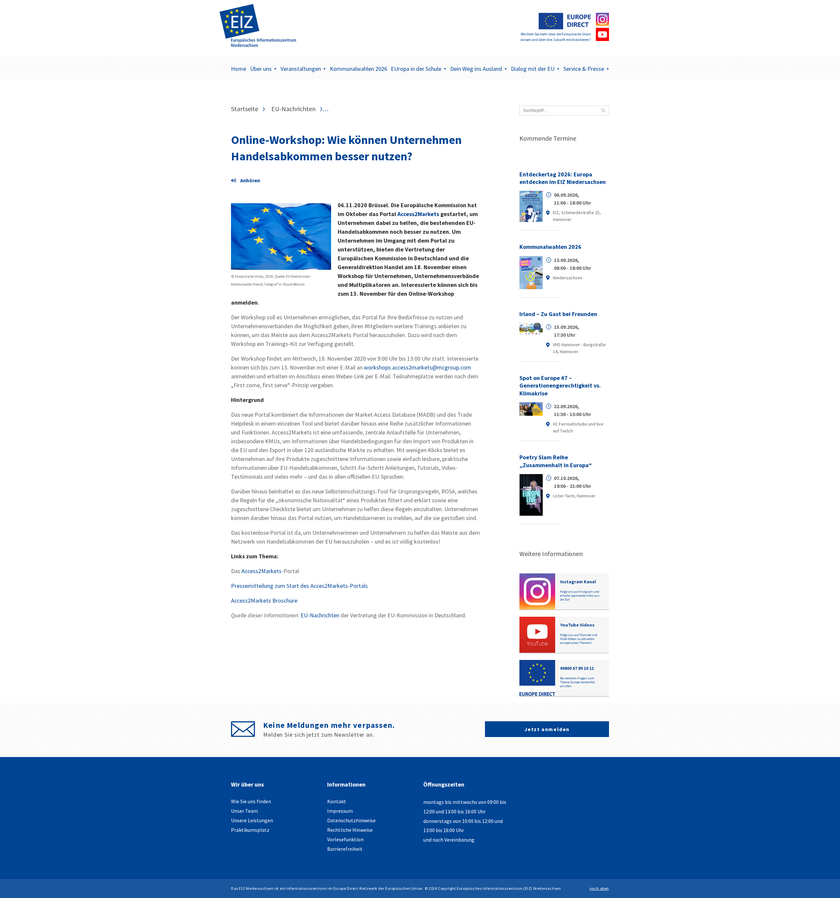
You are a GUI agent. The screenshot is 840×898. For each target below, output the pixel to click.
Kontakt (336, 801)
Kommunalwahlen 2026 (358, 68)
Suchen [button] (603, 110)
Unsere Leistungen (252, 820)
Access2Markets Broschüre (264, 600)
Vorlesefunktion (345, 839)
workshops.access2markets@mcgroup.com (417, 367)
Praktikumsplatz (250, 830)
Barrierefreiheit (345, 849)
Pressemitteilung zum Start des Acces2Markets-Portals (299, 585)
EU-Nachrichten (293, 109)
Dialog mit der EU (533, 68)
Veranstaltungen (301, 68)
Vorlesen (247, 181)
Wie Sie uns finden (251, 801)
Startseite (244, 109)
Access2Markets (418, 214)
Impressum (340, 811)
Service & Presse (583, 68)
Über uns (261, 68)
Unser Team (244, 811)
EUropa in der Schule (416, 68)
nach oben (599, 888)
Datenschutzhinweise (351, 820)
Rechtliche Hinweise (350, 830)
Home (238, 68)
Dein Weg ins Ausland (476, 68)
